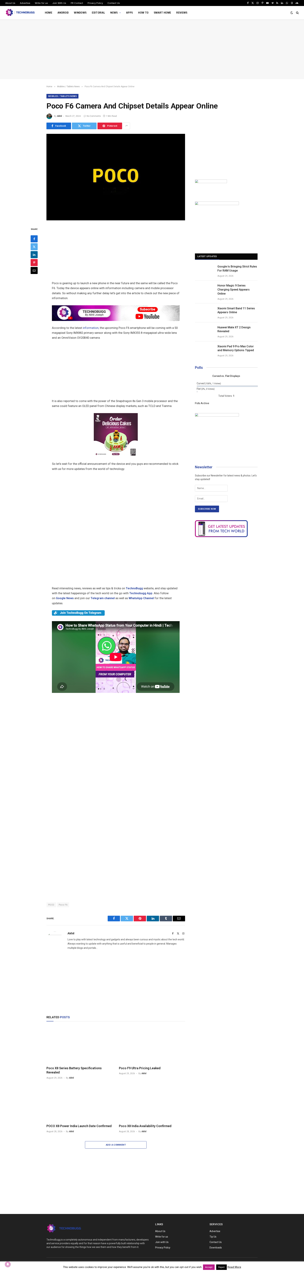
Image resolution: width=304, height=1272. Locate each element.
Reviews (181, 12)
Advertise (25, 3)
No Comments (94, 116)
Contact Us (113, 3)
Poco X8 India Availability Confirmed (145, 1126)
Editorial (98, 12)
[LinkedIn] (34, 254)
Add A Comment (116, 1144)
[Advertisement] (152, 49)
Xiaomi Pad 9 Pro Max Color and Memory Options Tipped (235, 348)
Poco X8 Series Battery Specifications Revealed (74, 1070)
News (114, 12)
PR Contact (77, 3)
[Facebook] (34, 238)
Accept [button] (209, 1267)
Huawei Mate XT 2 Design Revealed (234, 329)
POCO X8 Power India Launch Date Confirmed (79, 1126)
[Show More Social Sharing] (126, 126)
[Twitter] (34, 246)
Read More (234, 1267)
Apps (129, 12)
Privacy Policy (95, 3)
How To (143, 12)
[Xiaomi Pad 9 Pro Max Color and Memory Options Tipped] (204, 351)
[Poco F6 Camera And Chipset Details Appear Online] (115, 219)
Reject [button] (221, 1267)
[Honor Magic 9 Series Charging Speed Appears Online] (204, 290)
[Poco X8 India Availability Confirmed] (152, 1102)
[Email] (34, 270)
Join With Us (59, 3)
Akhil (59, 116)
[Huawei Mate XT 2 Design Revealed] (204, 332)
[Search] (297, 13)
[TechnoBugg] (20, 12)
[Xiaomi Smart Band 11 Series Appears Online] (204, 313)
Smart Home (162, 12)
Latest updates (207, 256)
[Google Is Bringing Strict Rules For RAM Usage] (204, 271)
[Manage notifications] (8, 1264)
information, (91, 328)
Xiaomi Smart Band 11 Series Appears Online (236, 310)
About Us (10, 3)
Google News (65, 598)
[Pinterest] (34, 262)
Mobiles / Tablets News (62, 96)
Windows (80, 12)
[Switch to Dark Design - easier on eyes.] (292, 12)
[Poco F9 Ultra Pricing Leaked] (152, 1044)
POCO (51, 904)
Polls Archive (202, 403)
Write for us (41, 3)
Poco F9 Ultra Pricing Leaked (139, 1068)
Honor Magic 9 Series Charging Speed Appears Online (233, 289)
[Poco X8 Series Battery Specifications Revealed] (79, 1044)
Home (48, 12)
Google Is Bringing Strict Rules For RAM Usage (237, 268)
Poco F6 (63, 904)
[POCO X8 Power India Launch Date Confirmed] (79, 1102)
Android (63, 12)
